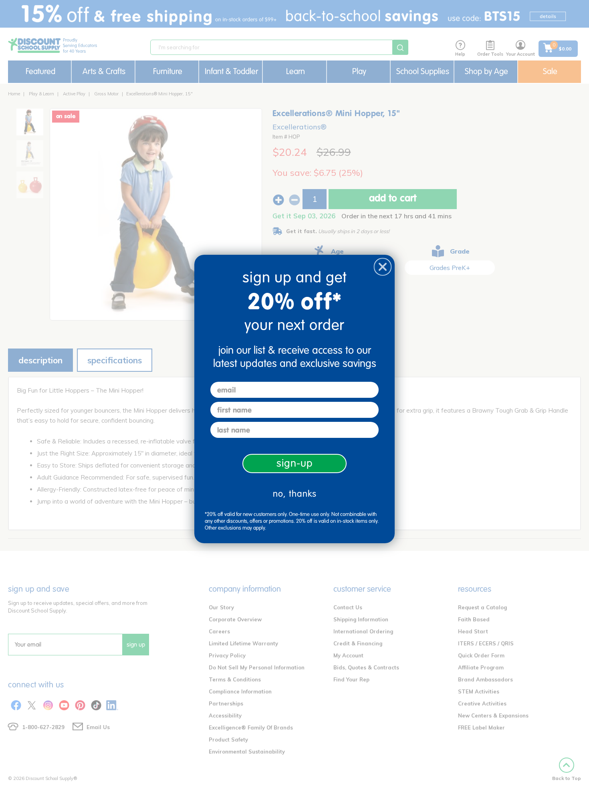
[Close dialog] (383, 267)
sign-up (294, 463)
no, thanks (295, 493)
